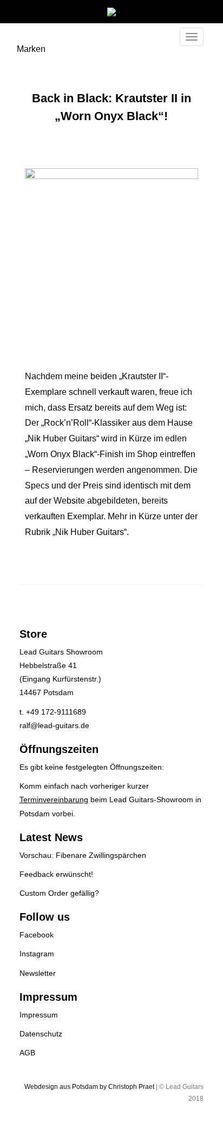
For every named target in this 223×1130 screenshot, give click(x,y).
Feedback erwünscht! (56, 874)
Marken (31, 49)
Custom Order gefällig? (59, 893)
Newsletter (37, 973)
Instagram (36, 953)
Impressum (38, 1014)
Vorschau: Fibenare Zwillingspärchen (82, 855)
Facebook (36, 934)
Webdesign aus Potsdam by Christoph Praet (89, 1087)
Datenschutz (40, 1033)
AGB (27, 1052)
